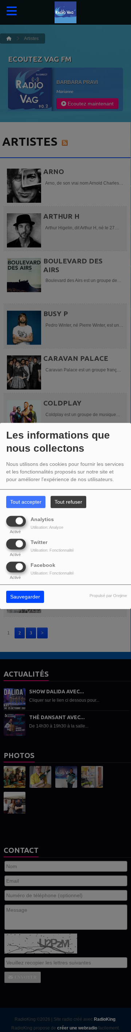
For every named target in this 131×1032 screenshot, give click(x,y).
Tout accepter (25, 502)
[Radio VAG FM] (65, 12)
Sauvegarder (25, 597)
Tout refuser (68, 502)
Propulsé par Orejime (108, 596)
